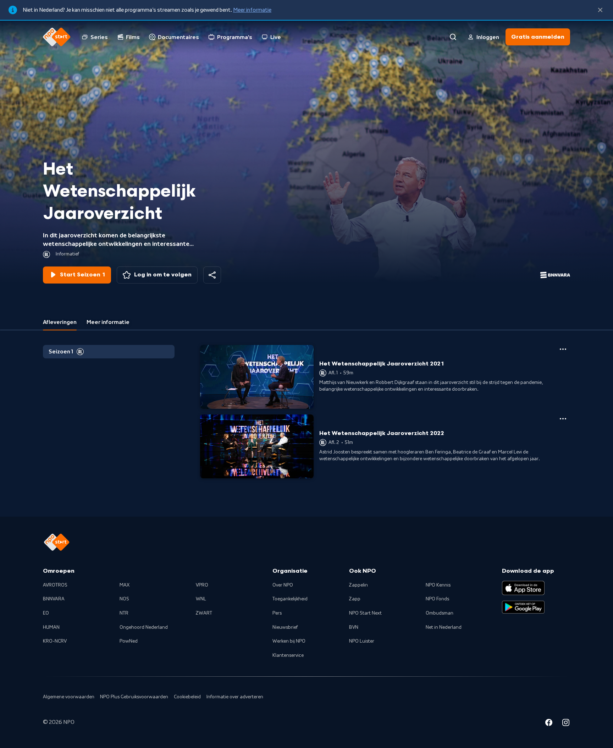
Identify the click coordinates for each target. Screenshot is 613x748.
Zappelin (358, 585)
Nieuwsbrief (285, 627)
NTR (124, 613)
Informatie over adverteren (234, 696)
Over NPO (282, 585)
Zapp (354, 598)
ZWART (204, 613)
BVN (353, 627)
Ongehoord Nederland (144, 627)
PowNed (129, 641)
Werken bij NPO (288, 641)
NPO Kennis (438, 585)
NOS (124, 598)
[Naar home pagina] (57, 37)
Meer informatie (252, 10)
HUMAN (51, 627)
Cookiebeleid (187, 696)
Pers (277, 613)
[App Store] (523, 588)
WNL (201, 598)
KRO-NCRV (55, 641)
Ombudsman (439, 613)
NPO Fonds (437, 598)
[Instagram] (566, 723)
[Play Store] (523, 607)
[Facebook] (549, 723)
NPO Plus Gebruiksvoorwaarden (134, 696)
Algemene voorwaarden (68, 696)
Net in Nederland (444, 627)
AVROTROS (55, 585)
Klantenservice (288, 655)
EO (46, 613)
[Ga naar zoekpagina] (453, 36)
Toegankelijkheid (290, 598)
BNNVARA (54, 598)
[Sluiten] (600, 10)
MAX (124, 585)
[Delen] (212, 275)
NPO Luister (361, 641)
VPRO (202, 585)
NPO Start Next (365, 613)
